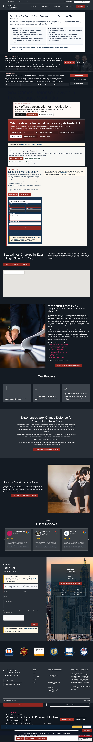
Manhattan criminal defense (46, 47)
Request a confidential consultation (19, 49)
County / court (29, 208)
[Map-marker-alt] (53, 690)
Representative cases (23, 68)
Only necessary (30, 738)
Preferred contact (14, 221)
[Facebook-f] (49, 690)
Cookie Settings (66, 733)
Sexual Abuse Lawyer (55, 355)
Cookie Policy (34, 733)
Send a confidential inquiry (79, 79)
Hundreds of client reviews (11, 68)
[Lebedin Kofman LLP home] (11, 6)
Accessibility (43, 733)
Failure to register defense (25, 161)
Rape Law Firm (54, 354)
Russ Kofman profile (42, 84)
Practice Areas (44, 6)
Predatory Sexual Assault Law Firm (58, 352)
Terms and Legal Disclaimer (54, 733)
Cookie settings (41, 738)
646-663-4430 (64, 172)
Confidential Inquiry (82, 62)
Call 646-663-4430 (69, 62)
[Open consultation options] (88, 6)
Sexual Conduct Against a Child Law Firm (60, 346)
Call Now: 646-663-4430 (84, 735)
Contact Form (87, 726)
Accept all (19, 738)
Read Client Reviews (67, 719)
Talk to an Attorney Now (25, 227)
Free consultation (32, 114)
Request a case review (29, 136)
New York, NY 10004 (52, 676)
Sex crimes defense (14, 161)
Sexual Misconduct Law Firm (57, 357)
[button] (82, 2)
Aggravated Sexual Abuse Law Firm (59, 344)
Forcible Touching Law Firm (57, 351)
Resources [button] (68, 6)
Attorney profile (33, 68)
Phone (27, 203)
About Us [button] (33, 6)
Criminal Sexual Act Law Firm (57, 347)
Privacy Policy (26, 733)
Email (10, 208)
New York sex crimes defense (30, 47)
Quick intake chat (25, 194)
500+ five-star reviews (10, 84)
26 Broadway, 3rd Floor (53, 675)
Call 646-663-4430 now (16, 158)
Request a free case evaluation (32, 158)
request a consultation (37, 144)
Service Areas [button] (57, 6)
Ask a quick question (79, 83)
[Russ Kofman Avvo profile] (57, 690)
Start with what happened (45, 114)
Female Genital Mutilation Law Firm (58, 349)
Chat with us (87, 730)
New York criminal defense (61, 47)
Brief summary (12, 213)
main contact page (19, 239)
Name (10, 203)
